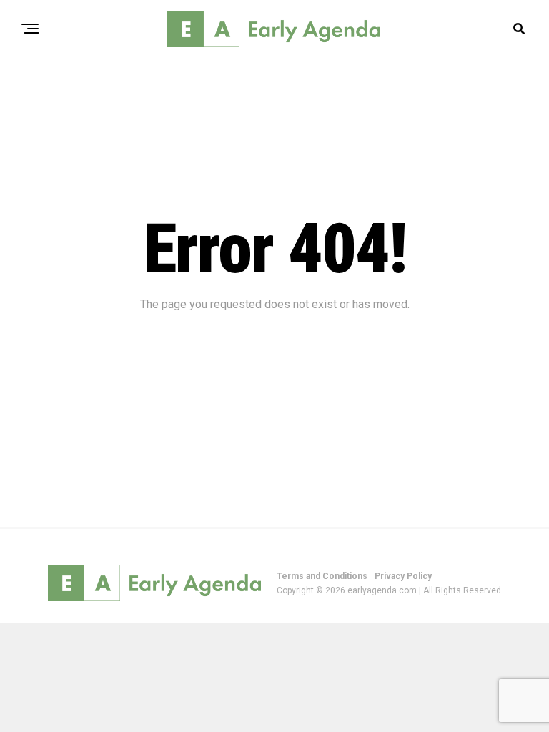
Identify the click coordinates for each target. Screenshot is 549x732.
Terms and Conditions (322, 576)
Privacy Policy (403, 576)
